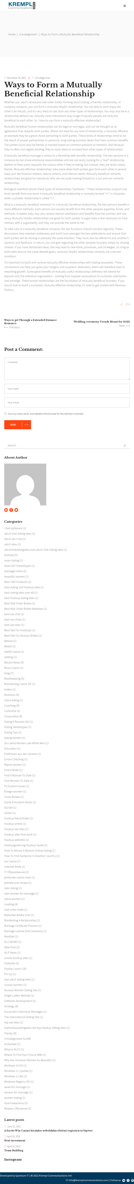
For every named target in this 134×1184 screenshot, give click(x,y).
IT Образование (14, 872)
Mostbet (9, 936)
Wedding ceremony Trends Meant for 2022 (102, 321)
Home (12, 34)
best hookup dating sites (19, 598)
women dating (13, 1098)
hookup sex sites (14, 829)
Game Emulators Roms (18, 802)
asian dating (11, 560)
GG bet (8, 807)
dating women (13, 738)
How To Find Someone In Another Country (30, 856)
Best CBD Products (15, 582)
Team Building (13, 1150)
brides (8, 689)
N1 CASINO (11, 942)
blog (7, 673)
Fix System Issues (14, 786)
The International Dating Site (21, 1017)
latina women (12, 899)
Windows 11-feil (13, 1076)
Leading (9, 904)
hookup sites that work (18, 834)
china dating (11, 700)
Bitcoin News (12, 662)
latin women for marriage (19, 893)
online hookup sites (16, 958)
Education (10, 748)
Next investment (14, 1140)
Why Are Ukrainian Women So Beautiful (28, 1060)
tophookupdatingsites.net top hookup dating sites (35, 1028)
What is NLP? (12, 1049)
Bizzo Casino (12, 668)
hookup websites (14, 840)
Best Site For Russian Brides (21, 635)
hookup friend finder (16, 818)
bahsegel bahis (13, 571)
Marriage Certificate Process (21, 926)
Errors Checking (14, 759)
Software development (18, 1001)
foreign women (13, 791)
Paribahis (9, 963)
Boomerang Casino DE (18, 684)
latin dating (11, 888)
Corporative (11, 716)
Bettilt (8, 646)
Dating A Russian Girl (16, 721)
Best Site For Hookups (18, 630)
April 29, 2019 (13, 1136)
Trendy (8, 1033)
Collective (10, 711)
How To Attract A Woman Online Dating (27, 850)
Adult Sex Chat (13, 539)
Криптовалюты (14, 1103)
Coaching (10, 705)
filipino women (13, 764)
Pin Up (8, 974)
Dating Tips (11, 732)
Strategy (9, 1006)
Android (9, 555)
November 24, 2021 (16, 77)
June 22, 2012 (14, 1126)
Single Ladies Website (17, 995)
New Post (10, 947)
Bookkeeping (12, 678)
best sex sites (12, 625)
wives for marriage (15, 1087)
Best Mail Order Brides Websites (23, 609)
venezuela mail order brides (45, 102)
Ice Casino (10, 861)
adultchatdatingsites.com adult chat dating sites (33, 549)
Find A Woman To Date (18, 775)
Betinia (8, 641)
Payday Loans (12, 969)
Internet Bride (12, 866)
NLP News (10, 952)
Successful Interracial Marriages (23, 1011)
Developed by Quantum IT (14, 1175)
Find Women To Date (16, 781)
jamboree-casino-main (17, 877)
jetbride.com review (16, 883)
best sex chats (13, 619)
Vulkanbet (10, 1044)
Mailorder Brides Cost (17, 915)
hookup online (13, 824)
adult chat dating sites (17, 533)
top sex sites (11, 1022)
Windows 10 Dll (13, 1065)
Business (9, 695)
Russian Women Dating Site (20, 990)
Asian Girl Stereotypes (17, 566)
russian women (13, 985)
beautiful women (14, 576)
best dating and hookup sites (22, 587)
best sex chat (12, 614)
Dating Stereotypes (15, 727)
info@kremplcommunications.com (88, 1180)
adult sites (10, 544)
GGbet (8, 813)
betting (8, 657)
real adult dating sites (17, 979)
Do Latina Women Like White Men (24, 743)
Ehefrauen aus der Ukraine (20, 754)
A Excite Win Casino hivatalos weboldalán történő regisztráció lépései (48, 1130)
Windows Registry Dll (17, 1081)
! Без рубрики (13, 528)
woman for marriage (16, 1092)
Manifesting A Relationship (20, 920)
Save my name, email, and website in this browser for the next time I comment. (46, 413)
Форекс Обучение (15, 1108)
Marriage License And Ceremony (23, 931)
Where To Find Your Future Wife (23, 1055)
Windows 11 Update (16, 1071)
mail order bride (14, 909)
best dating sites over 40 (19, 592)
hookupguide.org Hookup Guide (24, 845)
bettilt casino (12, 652)
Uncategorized (28, 34)
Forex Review (12, 797)
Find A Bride (11, 770)
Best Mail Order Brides (17, 603)
